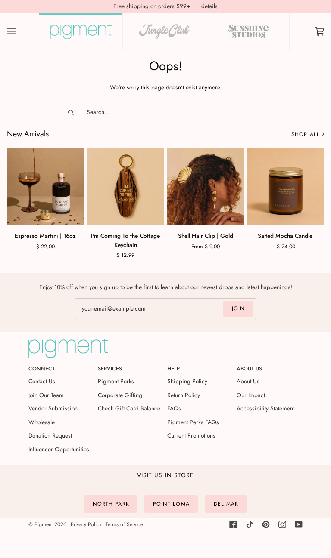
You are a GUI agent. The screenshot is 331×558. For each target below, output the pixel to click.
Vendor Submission (53, 408)
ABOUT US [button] (249, 369)
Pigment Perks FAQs (193, 422)
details (209, 6)
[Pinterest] (266, 524)
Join (238, 308)
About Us (248, 381)
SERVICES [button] (110, 369)
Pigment (43, 524)
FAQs (174, 408)
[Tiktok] (249, 524)
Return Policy (183, 395)
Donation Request (50, 435)
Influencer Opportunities (58, 449)
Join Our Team (46, 395)
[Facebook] (233, 524)
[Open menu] (20, 31)
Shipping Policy (187, 381)
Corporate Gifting (120, 395)
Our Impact (251, 395)
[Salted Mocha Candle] (285, 186)
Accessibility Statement (265, 408)
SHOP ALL (305, 134)
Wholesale (41, 422)
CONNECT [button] (41, 369)
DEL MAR (226, 504)
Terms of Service (124, 524)
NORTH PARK (111, 504)
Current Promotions (191, 435)
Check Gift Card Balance (129, 408)
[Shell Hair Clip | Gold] (205, 186)
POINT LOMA (171, 504)
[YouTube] (299, 524)
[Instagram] (282, 524)
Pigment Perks (116, 381)
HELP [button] (173, 369)
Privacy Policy (86, 524)
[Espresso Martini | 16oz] (45, 186)
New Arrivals (28, 134)
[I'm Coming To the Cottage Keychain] (125, 186)
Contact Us (41, 381)
